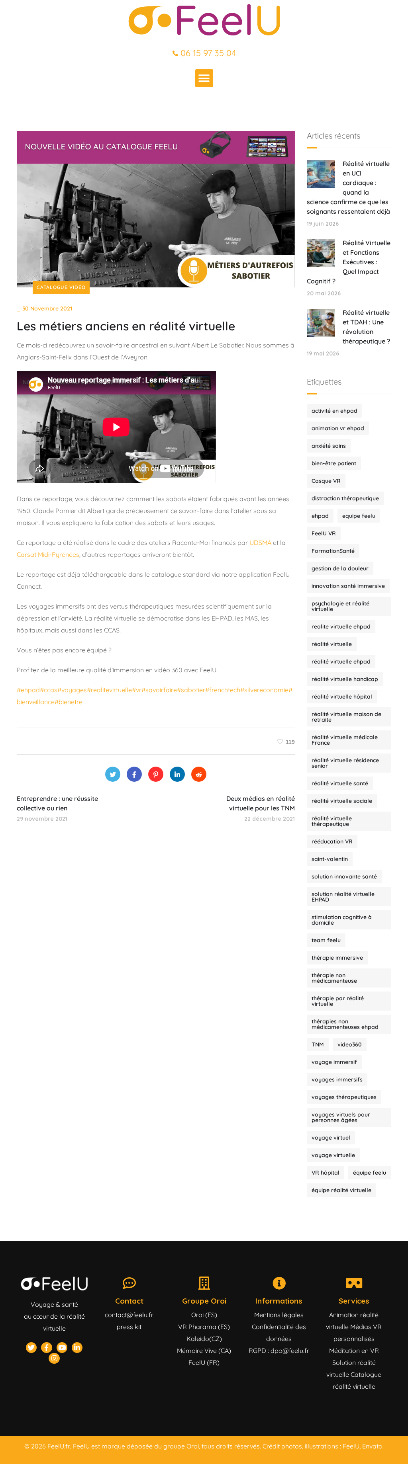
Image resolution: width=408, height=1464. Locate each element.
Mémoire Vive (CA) (204, 1351)
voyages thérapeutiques (344, 1097)
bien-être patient (334, 463)
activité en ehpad (334, 410)
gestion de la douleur (340, 568)
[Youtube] (62, 1347)
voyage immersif (334, 1062)
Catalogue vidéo (61, 287)
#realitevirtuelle (109, 690)
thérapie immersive (337, 957)
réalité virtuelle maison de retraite (346, 717)
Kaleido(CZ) (204, 1339)
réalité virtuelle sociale (342, 800)
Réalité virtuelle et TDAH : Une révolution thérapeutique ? (366, 326)
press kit (129, 1327)
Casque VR (326, 480)
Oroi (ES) (204, 1315)
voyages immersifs (337, 1079)
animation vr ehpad (338, 428)
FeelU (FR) (204, 1362)
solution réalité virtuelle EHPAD (343, 896)
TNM (318, 1044)
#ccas (48, 690)
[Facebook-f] (46, 1347)
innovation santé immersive (348, 586)
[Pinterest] (155, 774)
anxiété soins (329, 445)
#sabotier (191, 690)
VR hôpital (325, 1172)
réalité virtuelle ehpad (341, 661)
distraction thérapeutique (345, 498)
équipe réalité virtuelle (341, 1190)
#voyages (72, 690)
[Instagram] (54, 1358)
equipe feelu (358, 515)
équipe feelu (369, 1172)
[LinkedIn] (177, 774)
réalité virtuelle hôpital (342, 696)
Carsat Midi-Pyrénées (48, 554)
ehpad (320, 515)
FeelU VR (324, 533)
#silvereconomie (264, 690)
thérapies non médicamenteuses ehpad (345, 1024)
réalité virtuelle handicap (345, 679)
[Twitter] (112, 774)
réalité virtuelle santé (340, 783)
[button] (204, 78)
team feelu (326, 940)
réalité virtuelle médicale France (345, 740)
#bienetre (68, 702)
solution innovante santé (344, 876)
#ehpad (28, 690)
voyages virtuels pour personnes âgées (341, 1117)
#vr (136, 690)
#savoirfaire (159, 690)
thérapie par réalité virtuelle (338, 1001)
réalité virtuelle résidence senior (345, 763)
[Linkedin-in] (77, 1347)
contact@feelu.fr (129, 1315)
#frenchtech (222, 690)
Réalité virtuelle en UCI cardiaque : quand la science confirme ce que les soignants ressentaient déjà (348, 187)
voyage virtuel (331, 1137)
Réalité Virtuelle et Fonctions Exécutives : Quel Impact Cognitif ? (348, 262)
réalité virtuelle (332, 644)
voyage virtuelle (333, 1155)
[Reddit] (198, 774)
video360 (349, 1044)
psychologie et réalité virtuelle (340, 606)
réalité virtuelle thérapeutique (332, 821)
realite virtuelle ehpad (341, 626)
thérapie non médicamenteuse (334, 978)
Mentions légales (279, 1315)
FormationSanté (333, 550)
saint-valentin (330, 859)
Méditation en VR (354, 1351)
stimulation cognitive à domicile (342, 920)
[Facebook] (134, 774)
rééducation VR (332, 841)
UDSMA (261, 543)
